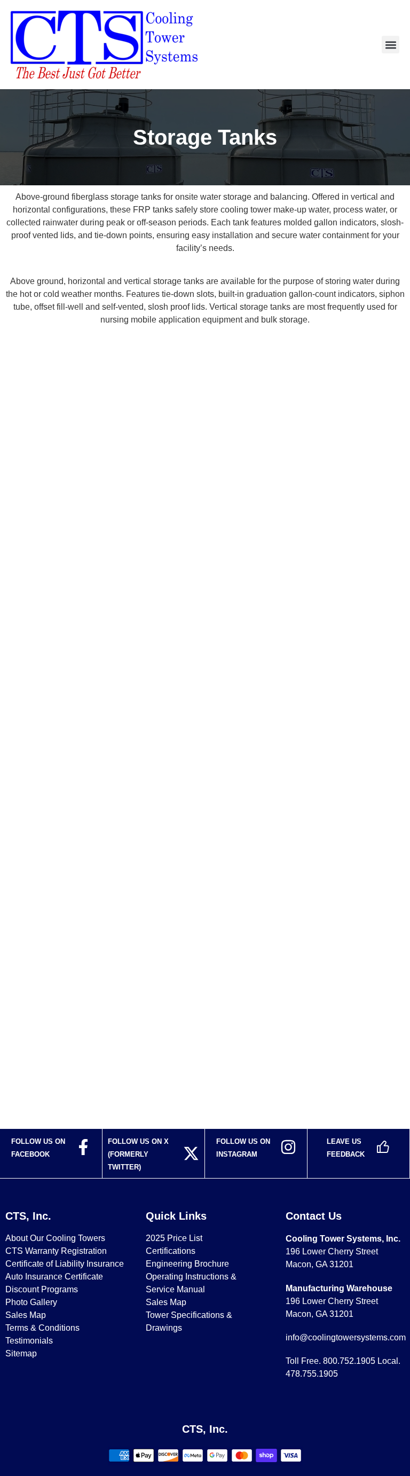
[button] (390, 44)
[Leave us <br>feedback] (383, 1147)
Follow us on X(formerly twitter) (138, 1154)
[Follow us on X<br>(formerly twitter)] (191, 1153)
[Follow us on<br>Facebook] (83, 1147)
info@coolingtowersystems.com (346, 1337)
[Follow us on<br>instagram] (288, 1147)
